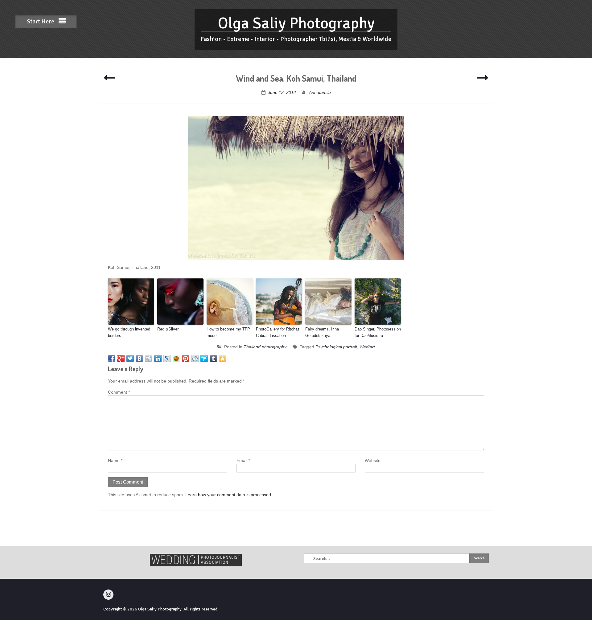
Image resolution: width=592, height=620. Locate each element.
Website (372, 460)
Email (243, 460)
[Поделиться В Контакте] (139, 358)
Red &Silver (168, 329)
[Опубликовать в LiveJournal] (167, 358)
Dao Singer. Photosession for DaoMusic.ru (378, 332)
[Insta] (108, 595)
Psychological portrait (336, 346)
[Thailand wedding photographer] (296, 188)
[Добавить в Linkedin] (158, 358)
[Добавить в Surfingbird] (204, 358)
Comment (119, 392)
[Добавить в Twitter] (130, 358)
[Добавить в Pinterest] (185, 358)
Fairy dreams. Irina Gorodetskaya (322, 332)
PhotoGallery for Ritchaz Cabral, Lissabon (278, 332)
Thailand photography (265, 346)
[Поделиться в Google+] (121, 358)
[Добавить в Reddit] (195, 358)
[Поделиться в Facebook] (111, 358)
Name (115, 460)
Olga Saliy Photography (296, 23)
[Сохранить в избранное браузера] (222, 358)
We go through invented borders (129, 332)
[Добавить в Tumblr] (213, 358)
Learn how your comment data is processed (228, 494)
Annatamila (320, 92)
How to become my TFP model (228, 332)
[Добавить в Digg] (148, 358)
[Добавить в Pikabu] (176, 358)
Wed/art (367, 346)
